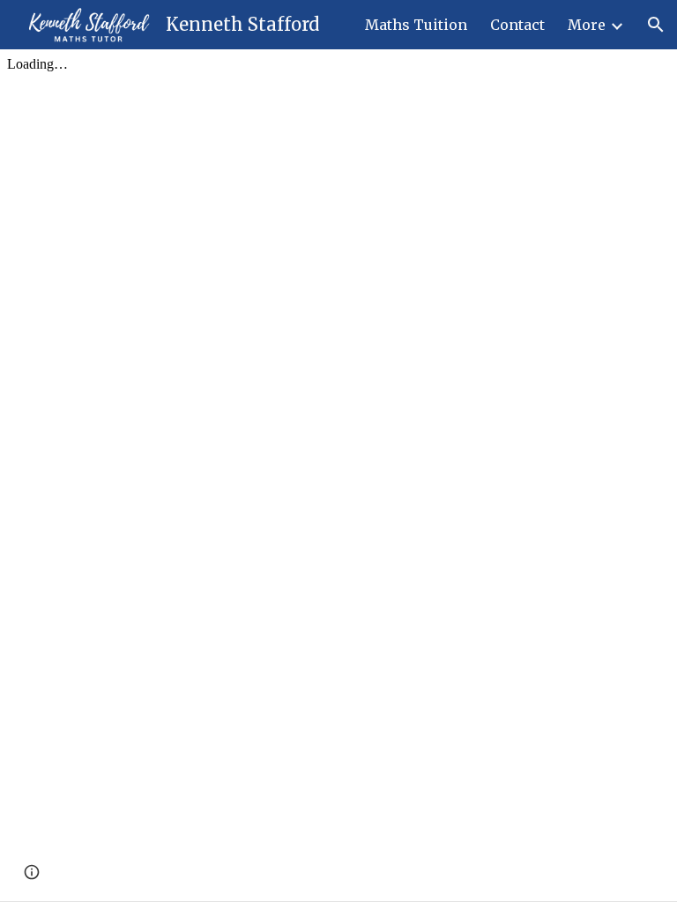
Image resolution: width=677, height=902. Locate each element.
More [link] (587, 24)
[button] (656, 25)
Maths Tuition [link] (416, 24)
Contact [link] (517, 24)
